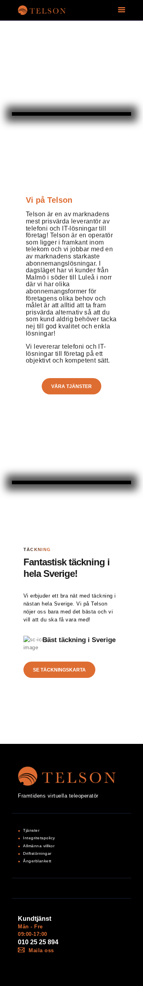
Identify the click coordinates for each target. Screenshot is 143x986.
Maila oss (41, 950)
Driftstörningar (37, 853)
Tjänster (31, 830)
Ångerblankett (37, 861)
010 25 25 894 (38, 942)
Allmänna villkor (38, 846)
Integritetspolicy (39, 838)
